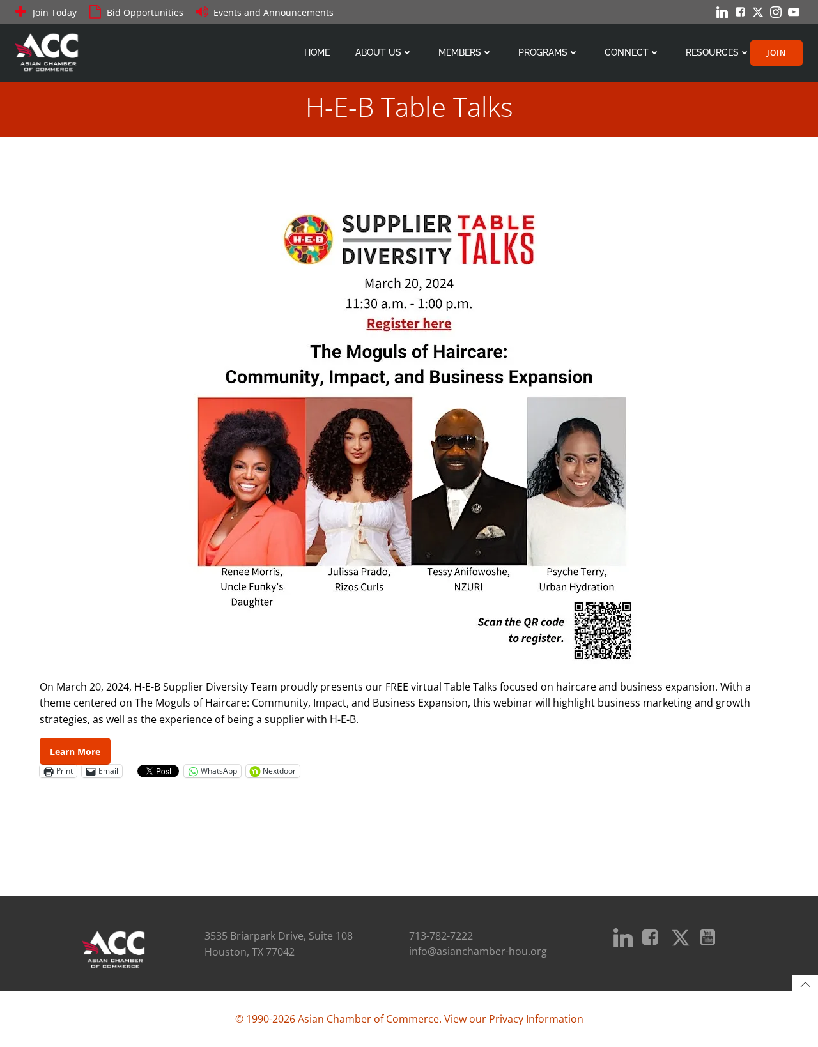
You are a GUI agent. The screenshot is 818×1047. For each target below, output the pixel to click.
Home (317, 52)
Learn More (75, 751)
